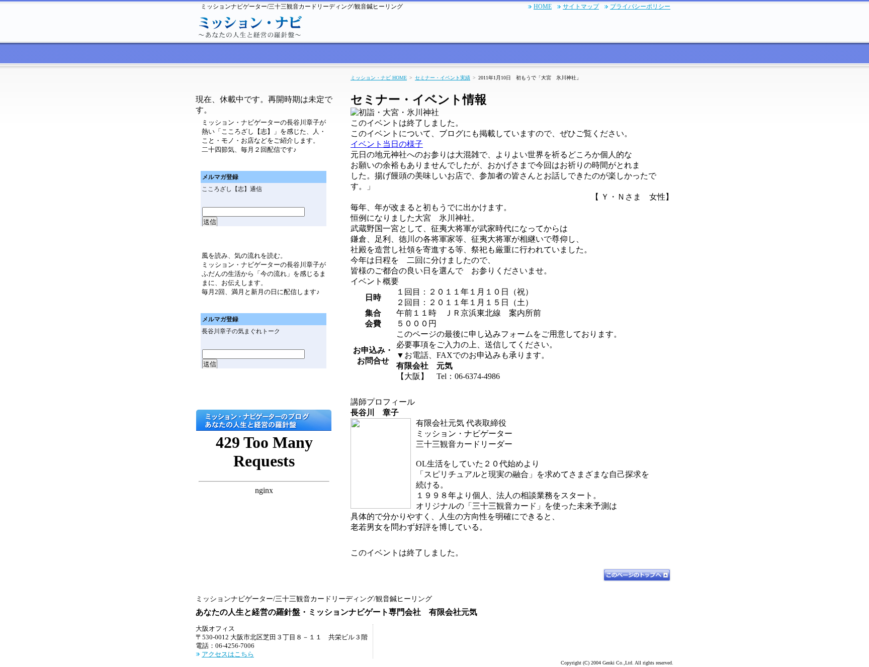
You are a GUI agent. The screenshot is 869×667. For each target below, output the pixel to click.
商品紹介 (553, 54)
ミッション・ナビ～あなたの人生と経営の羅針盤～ (251, 26)
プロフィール (602, 54)
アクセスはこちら (228, 654)
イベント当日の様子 (387, 144)
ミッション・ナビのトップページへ (215, 54)
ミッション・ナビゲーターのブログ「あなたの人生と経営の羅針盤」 (263, 420)
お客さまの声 (316, 54)
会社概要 (651, 54)
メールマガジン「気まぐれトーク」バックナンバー (300, 305)
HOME (543, 6)
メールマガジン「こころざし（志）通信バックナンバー (300, 162)
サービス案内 (263, 54)
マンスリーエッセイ (264, 392)
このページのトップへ (637, 575)
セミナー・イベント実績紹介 (480, 54)
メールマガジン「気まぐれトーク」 (264, 239)
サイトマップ (581, 6)
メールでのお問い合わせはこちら (625, 26)
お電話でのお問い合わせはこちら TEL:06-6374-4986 (523, 26)
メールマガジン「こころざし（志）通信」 (264, 84)
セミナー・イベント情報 (385, 54)
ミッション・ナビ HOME (379, 77)
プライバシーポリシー (640, 6)
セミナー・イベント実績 (442, 77)
